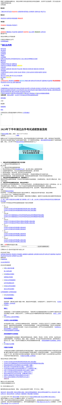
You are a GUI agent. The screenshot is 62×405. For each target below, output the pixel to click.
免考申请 (9, 18)
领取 (17, 135)
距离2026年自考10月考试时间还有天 (11, 58)
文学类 (15, 72)
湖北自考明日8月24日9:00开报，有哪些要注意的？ (18, 373)
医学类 (44, 72)
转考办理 (38, 80)
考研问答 (25, 69)
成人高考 (31, 32)
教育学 (40, 72)
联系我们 (36, 393)
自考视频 (3, 57)
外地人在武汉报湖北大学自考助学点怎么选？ (17, 377)
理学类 (24, 72)
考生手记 (3, 75)
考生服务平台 (19, 169)
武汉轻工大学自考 (41, 88)
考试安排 (3, 18)
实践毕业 (14, 64)
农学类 (32, 72)
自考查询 (3, 53)
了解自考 (3, 11)
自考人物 (8, 75)
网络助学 (20, 18)
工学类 (28, 72)
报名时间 (14, 11)
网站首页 (3, 60)
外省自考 (19, 75)
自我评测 (20, 11)
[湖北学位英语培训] (16, 93)
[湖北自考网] (6, 45)
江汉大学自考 (20, 90)
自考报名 (3, 52)
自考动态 (18, 393)
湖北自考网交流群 (35, 396)
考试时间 (11, 80)
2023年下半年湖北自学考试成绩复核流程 (26, 95)
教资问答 (36, 69)
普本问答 (14, 69)
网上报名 (3, 77)
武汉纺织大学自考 (10, 90)
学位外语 (8, 256)
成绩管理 (20, 32)
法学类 (11, 72)
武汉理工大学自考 (30, 88)
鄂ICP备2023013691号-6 (44, 402)
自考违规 (36, 254)
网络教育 (37, 32)
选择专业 (37, 11)
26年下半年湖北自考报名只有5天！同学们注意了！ (18, 372)
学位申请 (3, 82)
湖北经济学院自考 (6, 91)
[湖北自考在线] (5, 93)
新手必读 (9, 11)
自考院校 (8, 65)
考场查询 (3, 25)
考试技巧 (14, 25)
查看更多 (6, 378)
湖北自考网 (10, 95)
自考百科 (3, 69)
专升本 (8, 82)
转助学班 (25, 32)
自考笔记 (3, 74)
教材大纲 (27, 80)
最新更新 (24, 393)
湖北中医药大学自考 (41, 90)
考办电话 (3, 50)
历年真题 (3, 70)
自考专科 (43, 32)
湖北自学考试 (20, 141)
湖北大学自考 (15, 91)
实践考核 (44, 80)
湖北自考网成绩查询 (31, 392)
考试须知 (9, 25)
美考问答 (41, 69)
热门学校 (6, 85)
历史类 (19, 72)
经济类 (7, 72)
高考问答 (30, 69)
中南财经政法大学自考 (7, 88)
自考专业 (3, 65)
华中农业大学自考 (19, 88)
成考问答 (8, 69)
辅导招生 (25, 11)
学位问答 (19, 69)
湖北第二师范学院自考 (53, 90)
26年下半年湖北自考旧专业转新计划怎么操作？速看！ (19, 370)
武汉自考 (54, 392)
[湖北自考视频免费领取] (42, 93)
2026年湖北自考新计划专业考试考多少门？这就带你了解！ (20, 368)
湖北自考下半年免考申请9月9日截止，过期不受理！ (19, 366)
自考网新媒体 (4, 41)
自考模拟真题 (12, 292)
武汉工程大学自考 (29, 90)
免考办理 (33, 80)
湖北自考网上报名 (19, 392)
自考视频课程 (4, 292)
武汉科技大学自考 (25, 91)
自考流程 (3, 254)
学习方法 (14, 75)
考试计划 (8, 64)
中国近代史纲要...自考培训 (28, 355)
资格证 (3, 55)
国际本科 (18, 82)
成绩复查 (30, 254)
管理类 (36, 72)
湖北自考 (3, 392)
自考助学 (31, 11)
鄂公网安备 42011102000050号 (10, 403)
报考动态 (3, 62)
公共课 (3, 72)
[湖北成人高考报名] (29, 93)
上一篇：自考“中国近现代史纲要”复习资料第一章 (15, 199)
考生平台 (43, 11)
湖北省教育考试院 (46, 140)
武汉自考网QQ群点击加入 (48, 396)
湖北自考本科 (10, 393)
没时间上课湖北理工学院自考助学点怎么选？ (17, 375)
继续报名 (9, 32)
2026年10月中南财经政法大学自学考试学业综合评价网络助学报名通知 (24, 363)
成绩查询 (3, 32)
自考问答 (3, 67)
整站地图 (30, 393)
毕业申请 (14, 32)
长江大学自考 (51, 88)
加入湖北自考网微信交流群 (29, 58)
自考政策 (3, 64)
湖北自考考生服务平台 (44, 392)
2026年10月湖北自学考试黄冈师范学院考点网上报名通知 (20, 361)
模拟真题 (14, 18)
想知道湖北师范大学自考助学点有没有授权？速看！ (19, 365)
